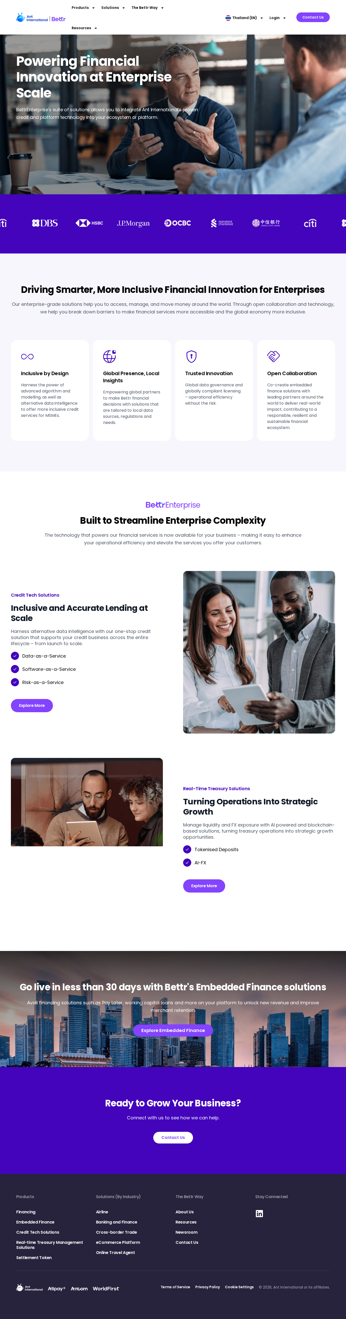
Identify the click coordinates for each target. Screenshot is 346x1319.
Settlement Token (34, 1258)
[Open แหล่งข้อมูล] (96, 28)
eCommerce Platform (118, 1242)
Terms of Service (175, 1287)
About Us (185, 1212)
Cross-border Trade (116, 1232)
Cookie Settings (239, 1287)
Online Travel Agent (115, 1253)
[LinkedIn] (259, 1214)
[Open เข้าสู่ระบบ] (284, 18)
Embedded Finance (35, 1222)
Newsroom (186, 1232)
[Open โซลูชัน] (123, 7)
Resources (186, 1222)
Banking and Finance (116, 1222)
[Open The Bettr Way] (162, 7)
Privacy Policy (207, 1287)
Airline (102, 1212)
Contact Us (187, 1242)
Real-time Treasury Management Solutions (49, 1244)
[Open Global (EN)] (261, 18)
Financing (25, 1212)
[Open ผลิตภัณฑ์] (93, 7)
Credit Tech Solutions (37, 1232)
